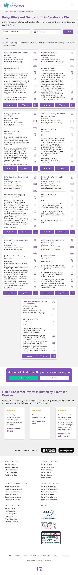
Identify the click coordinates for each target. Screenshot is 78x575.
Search (12, 11)
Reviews (17, 555)
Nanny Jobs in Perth (48, 494)
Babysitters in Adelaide (12, 500)
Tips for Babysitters (11, 467)
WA (23, 11)
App (10, 555)
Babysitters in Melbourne (13, 489)
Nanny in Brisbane (47, 470)
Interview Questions (11, 470)
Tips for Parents (10, 464)
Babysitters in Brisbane (12, 492)
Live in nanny (9, 516)
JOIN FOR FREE (23, 378)
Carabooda (29, 11)
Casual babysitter (11, 514)
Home (6, 11)
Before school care (11, 522)
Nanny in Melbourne (47, 467)
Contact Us (65, 555)
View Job (10, 105)
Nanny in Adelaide (47, 478)
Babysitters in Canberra (13, 497)
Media (25, 555)
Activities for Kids (11, 475)
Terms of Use (34, 555)
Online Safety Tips (11, 472)
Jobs (18, 11)
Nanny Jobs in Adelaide (49, 500)
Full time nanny (10, 508)
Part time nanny (10, 511)
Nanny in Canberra (47, 475)
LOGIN (54, 378)
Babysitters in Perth (11, 494)
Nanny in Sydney (46, 464)
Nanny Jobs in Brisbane (49, 492)
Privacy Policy (46, 555)
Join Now (10, 25)
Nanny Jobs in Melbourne (49, 489)
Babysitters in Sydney (12, 486)
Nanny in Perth (46, 472)
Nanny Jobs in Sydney (48, 486)
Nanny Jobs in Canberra (49, 497)
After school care (11, 519)
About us (56, 555)
